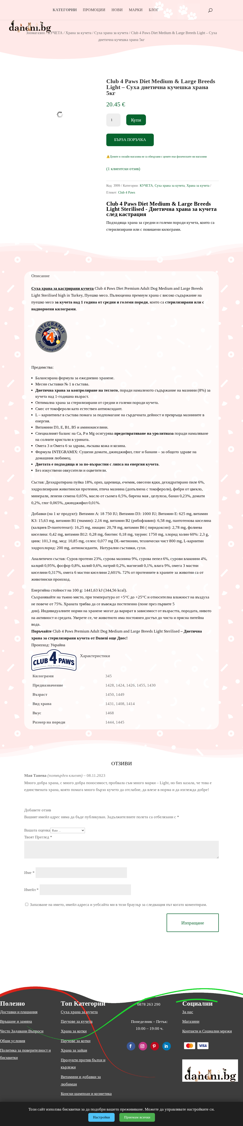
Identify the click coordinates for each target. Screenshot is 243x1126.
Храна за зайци (74, 1050)
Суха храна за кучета (111, 33)
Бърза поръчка (130, 139)
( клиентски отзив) (123, 169)
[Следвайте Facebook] (131, 1046)
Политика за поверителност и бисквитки (25, 1054)
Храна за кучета (78, 33)
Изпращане (192, 922)
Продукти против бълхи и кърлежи (83, 1064)
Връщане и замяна (16, 1021)
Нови (117, 10)
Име (29, 872)
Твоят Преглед (38, 837)
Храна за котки (74, 1031)
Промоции (94, 10)
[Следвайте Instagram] (143, 1046)
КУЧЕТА (55, 33)
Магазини (190, 1021)
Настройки (101, 1117)
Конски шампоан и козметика (86, 1093)
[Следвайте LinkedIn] (166, 1046)
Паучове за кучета (77, 1021)
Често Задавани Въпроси (21, 1031)
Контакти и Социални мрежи (207, 1031)
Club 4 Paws (126, 192)
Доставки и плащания (18, 1012)
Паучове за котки (75, 1041)
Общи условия (12, 1041)
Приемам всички (137, 1117)
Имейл (31, 889)
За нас (187, 1012)
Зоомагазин (35, 33)
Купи (136, 119)
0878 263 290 (148, 1004)
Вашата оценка (37, 830)
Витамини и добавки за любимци (81, 1080)
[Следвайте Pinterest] (154, 1046)
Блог (154, 10)
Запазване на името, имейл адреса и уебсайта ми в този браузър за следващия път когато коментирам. (118, 904)
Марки (136, 10)
